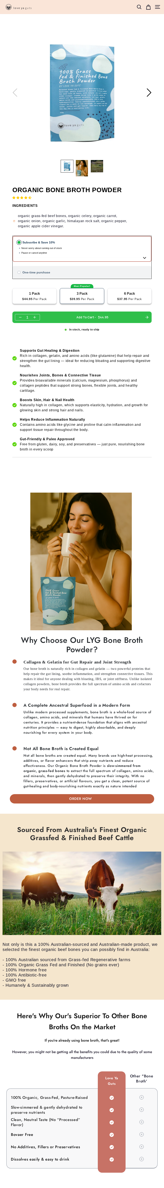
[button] (67, 166)
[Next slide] (149, 92)
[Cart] (148, 6)
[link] (82, 798)
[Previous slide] (15, 92)
